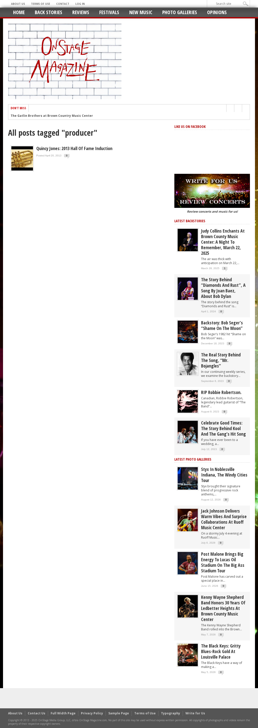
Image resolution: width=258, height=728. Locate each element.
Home (19, 12)
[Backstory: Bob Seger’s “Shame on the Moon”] (188, 331)
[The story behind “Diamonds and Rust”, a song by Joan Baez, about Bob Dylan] (188, 288)
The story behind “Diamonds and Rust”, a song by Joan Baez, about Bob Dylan (223, 288)
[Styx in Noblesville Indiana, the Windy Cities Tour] (188, 478)
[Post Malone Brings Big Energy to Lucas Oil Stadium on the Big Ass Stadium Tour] (188, 563)
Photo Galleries (179, 12)
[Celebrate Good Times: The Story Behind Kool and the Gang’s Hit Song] (188, 432)
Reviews (80, 12)
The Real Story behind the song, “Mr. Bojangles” (221, 360)
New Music (140, 12)
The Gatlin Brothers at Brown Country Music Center (52, 115)
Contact (62, 4)
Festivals (109, 12)
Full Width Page (63, 713)
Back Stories (48, 12)
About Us (18, 4)
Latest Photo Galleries (192, 459)
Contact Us (36, 713)
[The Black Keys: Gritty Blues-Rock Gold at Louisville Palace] (188, 655)
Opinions (217, 12)
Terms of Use (40, 4)
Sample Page (118, 713)
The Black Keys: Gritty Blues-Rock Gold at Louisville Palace (221, 651)
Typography (170, 713)
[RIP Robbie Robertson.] (188, 401)
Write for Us (195, 713)
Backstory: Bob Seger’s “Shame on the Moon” (222, 325)
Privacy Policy (92, 713)
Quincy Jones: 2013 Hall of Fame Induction (74, 148)
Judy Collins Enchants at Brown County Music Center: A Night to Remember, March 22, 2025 (223, 242)
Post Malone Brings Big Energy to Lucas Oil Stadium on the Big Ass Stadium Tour (222, 562)
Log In (80, 4)
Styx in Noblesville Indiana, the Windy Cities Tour (224, 474)
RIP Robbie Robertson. (221, 392)
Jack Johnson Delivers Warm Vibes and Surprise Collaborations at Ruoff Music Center (224, 519)
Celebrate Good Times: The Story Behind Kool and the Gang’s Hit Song (223, 428)
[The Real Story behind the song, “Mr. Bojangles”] (188, 363)
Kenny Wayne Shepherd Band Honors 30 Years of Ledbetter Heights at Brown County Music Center (223, 608)
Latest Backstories (189, 220)
